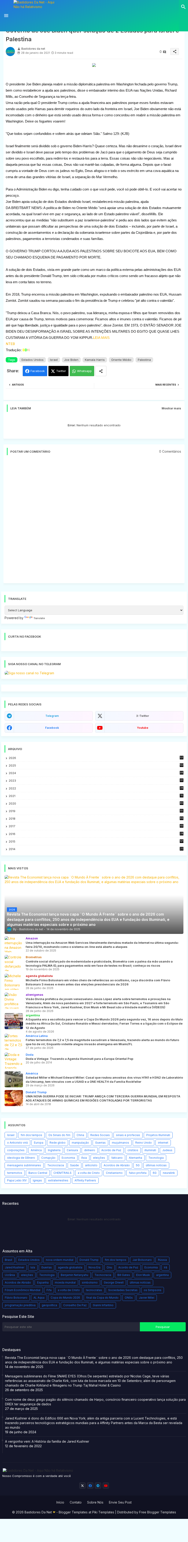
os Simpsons (152, 1290)
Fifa (49, 1290)
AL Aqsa (38, 1297)
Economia (68, 1157)
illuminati (150, 1150)
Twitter (61, 371)
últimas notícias (156, 1165)
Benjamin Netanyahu (74, 1275)
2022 (96, 788)
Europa (38, 1142)
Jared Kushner (14, 1267)
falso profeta (138, 1173)
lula (32, 1267)
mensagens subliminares (24, 1165)
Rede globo (58, 1142)
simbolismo (90, 1282)
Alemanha (135, 1157)
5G (138, 1165)
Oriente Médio (121, 360)
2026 (96, 758)
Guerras (100, 1142)
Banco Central (37, 1173)
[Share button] (100, 371)
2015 (96, 841)
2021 (96, 796)
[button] (183, 6)
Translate (39, 618)
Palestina (144, 360)
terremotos (14, 1173)
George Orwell (114, 1282)
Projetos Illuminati (158, 1135)
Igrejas (37, 1180)
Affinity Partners (85, 1180)
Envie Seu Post (120, 1502)
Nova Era (94, 1267)
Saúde (74, 1165)
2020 (96, 803)
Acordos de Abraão (117, 1165)
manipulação (80, 1142)
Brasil (8, 1260)
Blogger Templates (73, 1512)
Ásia (84, 1157)
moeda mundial (65, 1282)
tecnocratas (94, 1290)
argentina (162, 1275)
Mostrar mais (171, 408)
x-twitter (142, 716)
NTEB (10, 344)
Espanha (43, 1282)
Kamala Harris (95, 360)
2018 (96, 819)
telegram (52, 716)
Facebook (37, 371)
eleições (99, 1157)
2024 (96, 773)
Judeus (167, 1150)
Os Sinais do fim (59, 1135)
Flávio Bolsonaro (16, 1297)
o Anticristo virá (17, 1142)
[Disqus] (94, 521)
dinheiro (89, 1150)
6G (155, 1173)
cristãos (132, 1150)
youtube (142, 727)
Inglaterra (54, 1150)
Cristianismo (114, 1173)
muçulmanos (120, 1142)
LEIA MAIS (101, 338)
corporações (16, 1150)
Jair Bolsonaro (142, 1260)
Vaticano (117, 1157)
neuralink (169, 1173)
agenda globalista (70, 1267)
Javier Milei (146, 1297)
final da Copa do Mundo (102, 1297)
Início (60, 1502)
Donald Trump (89, 1260)
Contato (76, 1502)
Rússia (162, 1260)
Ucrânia (10, 1275)
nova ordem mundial (59, 1260)
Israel (54, 360)
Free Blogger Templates (157, 1512)
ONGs (129, 1297)
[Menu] (6, 15)
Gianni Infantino (103, 1305)
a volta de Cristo (89, 1173)
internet (163, 1142)
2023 (96, 781)
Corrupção (48, 1157)
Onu (109, 1267)
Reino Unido (143, 1142)
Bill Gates (123, 1275)
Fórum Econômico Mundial (22, 1290)
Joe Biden (71, 360)
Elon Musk (143, 1275)
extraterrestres (58, 1180)
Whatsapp (84, 371)
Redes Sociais (100, 1135)
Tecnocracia (55, 1165)
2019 (96, 811)
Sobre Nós (95, 1502)
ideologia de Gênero (21, 1157)
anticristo (91, 1165)
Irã (165, 1267)
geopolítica (49, 1305)
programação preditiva (20, 1305)
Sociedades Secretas (123, 1290)
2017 (96, 826)
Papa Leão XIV (17, 1180)
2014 (96, 849)
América (36, 1150)
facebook (52, 727)
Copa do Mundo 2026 (65, 1297)
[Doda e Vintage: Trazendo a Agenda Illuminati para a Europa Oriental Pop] (14, 1060)
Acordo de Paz (111, 1150)
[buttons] (82, 1485)
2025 (96, 765)
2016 (96, 834)
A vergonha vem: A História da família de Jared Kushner (47, 1441)
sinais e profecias (128, 1135)
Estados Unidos (33, 360)
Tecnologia (156, 1157)
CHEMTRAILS (62, 1173)
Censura (72, 1150)
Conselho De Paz (75, 1305)
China (80, 1135)
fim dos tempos (31, 1135)
